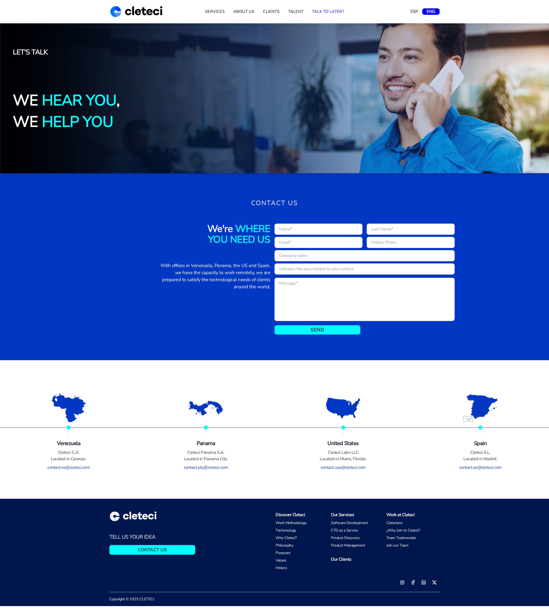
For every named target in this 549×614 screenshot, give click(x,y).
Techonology (286, 530)
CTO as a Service (344, 530)
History (281, 567)
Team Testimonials (401, 537)
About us (244, 11)
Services (215, 11)
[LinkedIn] (423, 582)
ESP (414, 11)
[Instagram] (402, 582)
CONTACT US (152, 550)
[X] (434, 582)
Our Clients (341, 559)
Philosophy (284, 545)
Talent (295, 11)
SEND (317, 330)
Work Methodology (291, 522)
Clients (271, 11)
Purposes (283, 552)
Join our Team (397, 545)
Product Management (348, 545)
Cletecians (394, 522)
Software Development (349, 522)
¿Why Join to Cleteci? (403, 530)
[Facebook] (412, 582)
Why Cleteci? (286, 537)
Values (281, 560)
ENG (431, 11)
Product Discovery (345, 537)
